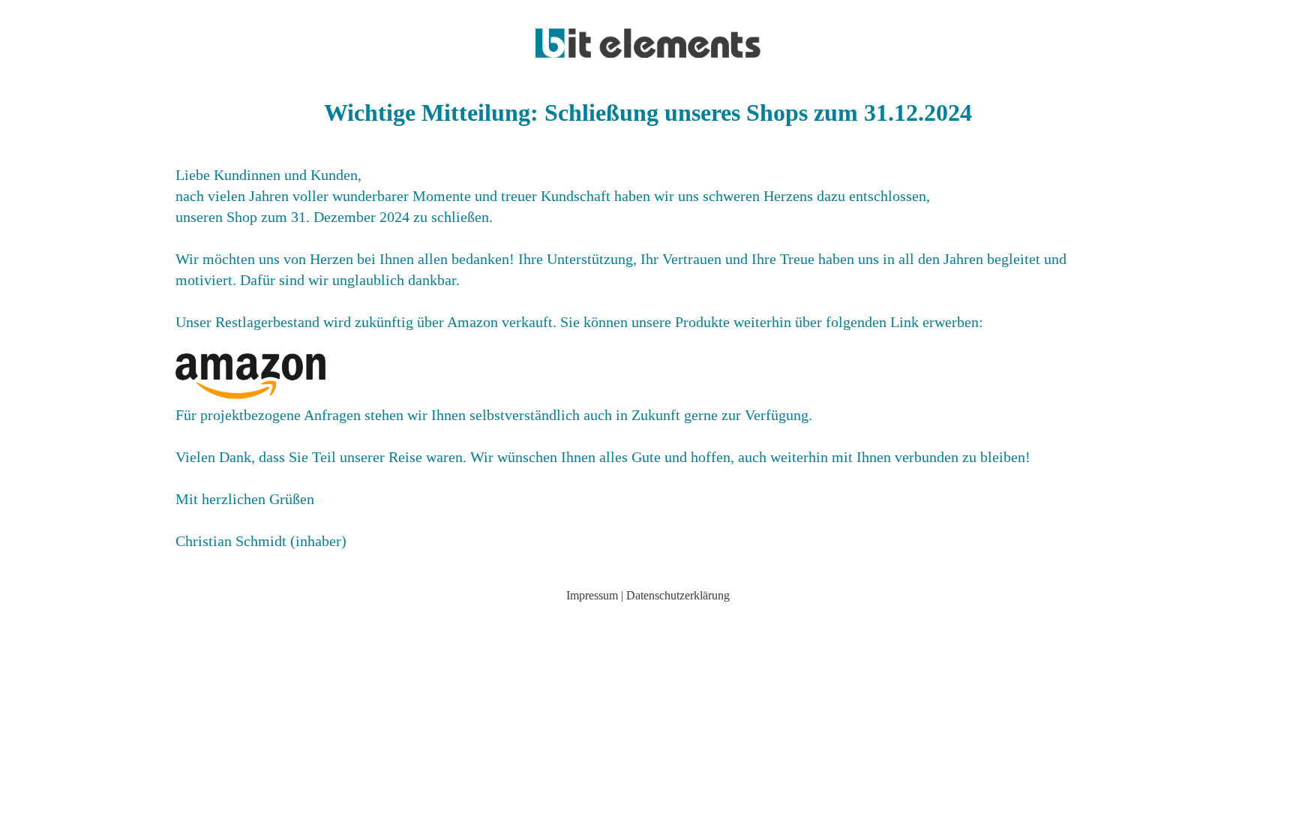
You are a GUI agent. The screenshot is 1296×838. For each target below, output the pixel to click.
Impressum (592, 595)
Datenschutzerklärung (678, 595)
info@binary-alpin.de (648, 620)
